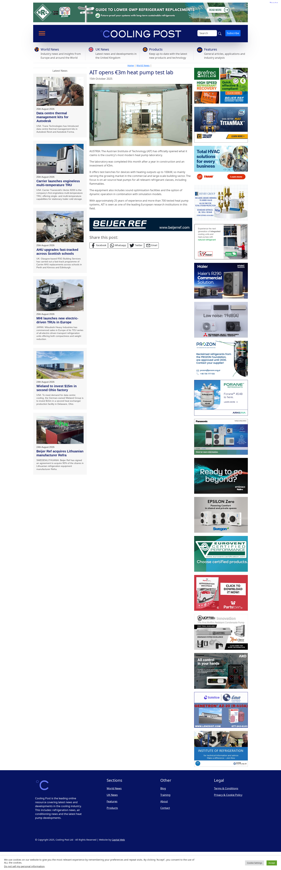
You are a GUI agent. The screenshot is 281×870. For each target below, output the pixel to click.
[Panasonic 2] (221, 437)
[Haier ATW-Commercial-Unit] (221, 281)
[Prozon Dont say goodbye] (221, 359)
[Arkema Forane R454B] (221, 398)
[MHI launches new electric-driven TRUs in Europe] (60, 295)
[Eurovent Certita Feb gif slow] (221, 554)
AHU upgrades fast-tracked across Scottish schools (57, 251)
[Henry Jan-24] (221, 202)
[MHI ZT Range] (221, 320)
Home (130, 65)
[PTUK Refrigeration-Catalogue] (221, 593)
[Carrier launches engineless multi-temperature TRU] (60, 159)
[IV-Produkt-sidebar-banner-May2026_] (221, 242)
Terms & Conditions (226, 788)
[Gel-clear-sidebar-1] (221, 632)
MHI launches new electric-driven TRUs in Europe (57, 320)
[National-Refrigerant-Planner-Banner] (140, 12)
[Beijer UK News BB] (140, 224)
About (164, 801)
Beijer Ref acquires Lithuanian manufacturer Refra (59, 453)
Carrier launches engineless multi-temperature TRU (58, 183)
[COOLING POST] (221, 671)
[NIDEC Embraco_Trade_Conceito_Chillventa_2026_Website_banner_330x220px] (221, 476)
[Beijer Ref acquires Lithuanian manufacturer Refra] (60, 430)
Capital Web (118, 839)
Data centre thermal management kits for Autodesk (52, 117)
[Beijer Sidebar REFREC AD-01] (221, 85)
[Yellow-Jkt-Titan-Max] (221, 124)
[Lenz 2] (221, 710)
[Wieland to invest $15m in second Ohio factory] (60, 365)
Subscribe (233, 33)
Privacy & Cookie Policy (228, 795)
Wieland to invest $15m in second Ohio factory (56, 388)
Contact (165, 808)
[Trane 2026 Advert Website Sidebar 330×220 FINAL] (221, 163)
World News (50, 49)
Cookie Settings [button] (254, 862)
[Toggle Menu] (42, 33)
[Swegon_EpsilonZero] (221, 515)
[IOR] (221, 749)
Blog (163, 788)
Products (156, 49)
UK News (102, 49)
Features (210, 49)
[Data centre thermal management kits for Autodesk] (60, 91)
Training (165, 795)
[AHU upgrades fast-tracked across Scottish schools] (60, 226)
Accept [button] (271, 862)
